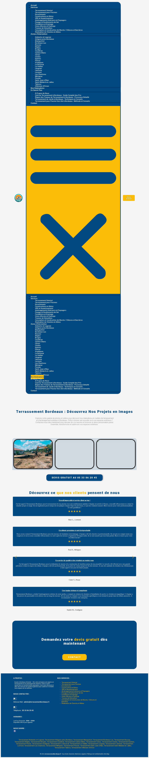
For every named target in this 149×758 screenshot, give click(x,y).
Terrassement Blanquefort (82, 740)
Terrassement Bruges (38, 742)
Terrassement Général (69, 682)
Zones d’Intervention (39, 34)
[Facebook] (14, 731)
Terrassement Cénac (93, 742)
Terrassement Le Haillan (78, 744)
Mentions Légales (80, 754)
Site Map (106, 754)
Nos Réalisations (37, 88)
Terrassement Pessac (72, 746)
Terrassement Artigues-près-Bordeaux (59, 740)
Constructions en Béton (70, 688)
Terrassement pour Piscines (46, 12)
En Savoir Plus (36, 90)
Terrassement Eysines (126, 742)
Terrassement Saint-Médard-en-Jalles (117, 746)
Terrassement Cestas (109, 742)
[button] (73, 200)
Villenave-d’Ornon (42, 86)
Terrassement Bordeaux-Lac (103, 740)
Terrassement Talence (63, 748)
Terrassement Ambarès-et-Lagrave (31, 740)
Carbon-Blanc (40, 53)
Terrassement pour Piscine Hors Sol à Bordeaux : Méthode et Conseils (62, 101)
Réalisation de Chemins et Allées (48, 32)
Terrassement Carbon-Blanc (75, 742)
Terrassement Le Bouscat (60, 744)
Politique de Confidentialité (95, 754)
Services (34, 7)
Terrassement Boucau (122, 740)
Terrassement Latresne (113, 744)
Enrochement (66, 686)
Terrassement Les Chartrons (34, 746)
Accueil (34, 5)
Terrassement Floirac (23, 744)
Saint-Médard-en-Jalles (44, 82)
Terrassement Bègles (22, 742)
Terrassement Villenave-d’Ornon (82, 748)
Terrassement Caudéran (55, 742)
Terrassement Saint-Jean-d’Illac (91, 746)
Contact (34, 103)
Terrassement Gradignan (41, 744)
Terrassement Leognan (96, 744)
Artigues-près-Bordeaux (44, 39)
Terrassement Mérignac (54, 746)
